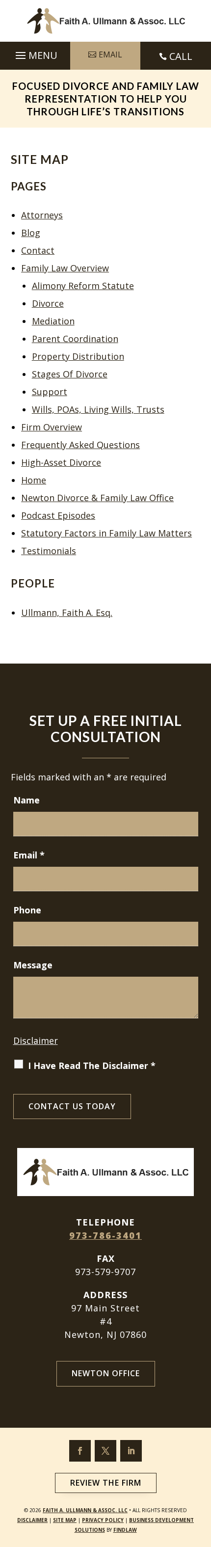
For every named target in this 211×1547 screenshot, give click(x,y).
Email (29, 855)
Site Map (65, 1520)
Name (26, 800)
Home (33, 480)
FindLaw (125, 1529)
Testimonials (48, 551)
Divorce (48, 303)
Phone (27, 910)
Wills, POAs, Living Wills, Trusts (98, 409)
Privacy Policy (103, 1520)
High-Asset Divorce (61, 462)
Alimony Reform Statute (83, 286)
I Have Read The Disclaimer (92, 1065)
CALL (180, 56)
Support (49, 392)
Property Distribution (78, 356)
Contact (37, 250)
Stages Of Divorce (69, 374)
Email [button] (110, 54)
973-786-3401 (105, 1235)
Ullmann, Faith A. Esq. (66, 612)
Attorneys (42, 215)
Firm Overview (51, 427)
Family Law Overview (65, 268)
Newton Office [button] (106, 1373)
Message (33, 965)
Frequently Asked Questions (80, 445)
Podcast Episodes (58, 515)
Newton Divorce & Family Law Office (97, 498)
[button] (35, 53)
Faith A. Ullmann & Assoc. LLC (85, 1510)
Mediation (53, 321)
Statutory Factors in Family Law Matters (106, 533)
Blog (30, 233)
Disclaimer (35, 1040)
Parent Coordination (75, 339)
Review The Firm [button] (105, 1482)
